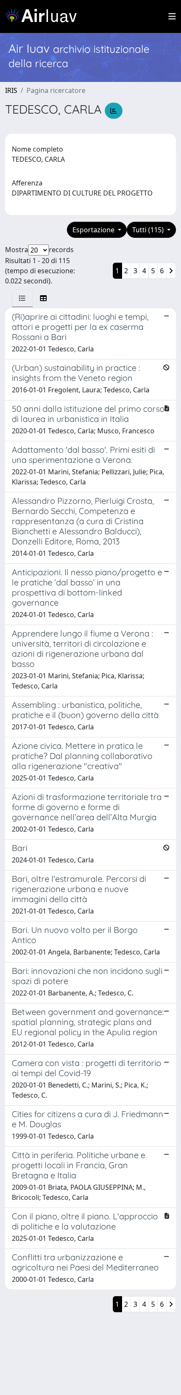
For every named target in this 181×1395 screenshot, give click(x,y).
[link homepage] (44, 16)
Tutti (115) (148, 229)
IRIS (11, 90)
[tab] (22, 298)
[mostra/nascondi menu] (172, 16)
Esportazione (94, 229)
